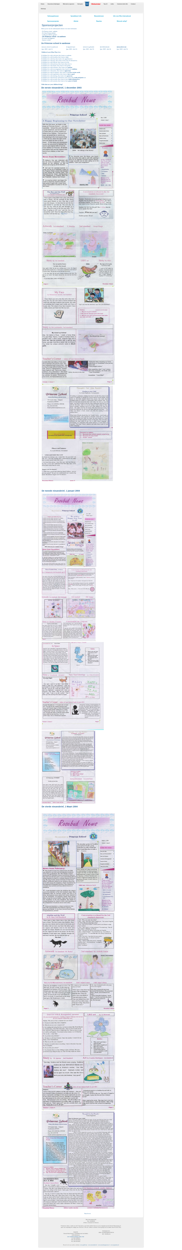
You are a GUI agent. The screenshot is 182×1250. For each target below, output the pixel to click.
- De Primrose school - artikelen (49, 31)
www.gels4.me (83, 1244)
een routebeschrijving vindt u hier (75, 1236)
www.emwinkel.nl (92, 1244)
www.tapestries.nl (114, 1244)
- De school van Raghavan (48, 38)
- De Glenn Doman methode (48, 33)
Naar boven (87, 1213)
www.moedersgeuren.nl (103, 1244)
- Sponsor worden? (46, 40)
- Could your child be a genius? (49, 34)
